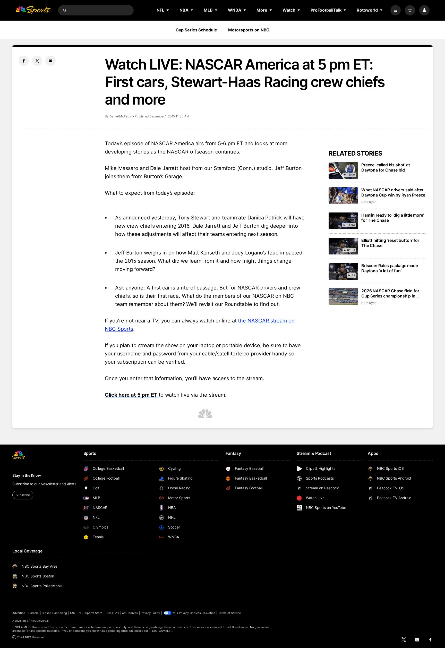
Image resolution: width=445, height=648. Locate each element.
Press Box (112, 613)
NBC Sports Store (90, 613)
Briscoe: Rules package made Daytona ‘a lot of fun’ (389, 268)
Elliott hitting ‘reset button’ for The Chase (390, 243)
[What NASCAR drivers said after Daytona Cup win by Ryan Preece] (343, 195)
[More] (395, 10)
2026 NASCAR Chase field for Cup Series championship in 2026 (390, 293)
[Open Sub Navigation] (167, 10)
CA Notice (208, 613)
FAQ (72, 613)
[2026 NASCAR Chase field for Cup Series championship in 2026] (343, 296)
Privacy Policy (150, 613)
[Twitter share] (37, 61)
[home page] (32, 10)
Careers (33, 613)
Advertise (18, 613)
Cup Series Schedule (196, 29)
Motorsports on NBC (248, 29)
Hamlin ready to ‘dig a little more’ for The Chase (392, 217)
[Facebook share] (24, 61)
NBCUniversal (39, 621)
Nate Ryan (368, 202)
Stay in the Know (26, 475)
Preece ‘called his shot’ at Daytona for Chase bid (385, 167)
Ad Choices (130, 613)
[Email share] (50, 61)
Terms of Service (229, 613)
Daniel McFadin (120, 116)
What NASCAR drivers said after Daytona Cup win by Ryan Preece (393, 192)
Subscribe (23, 495)
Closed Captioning (54, 613)
